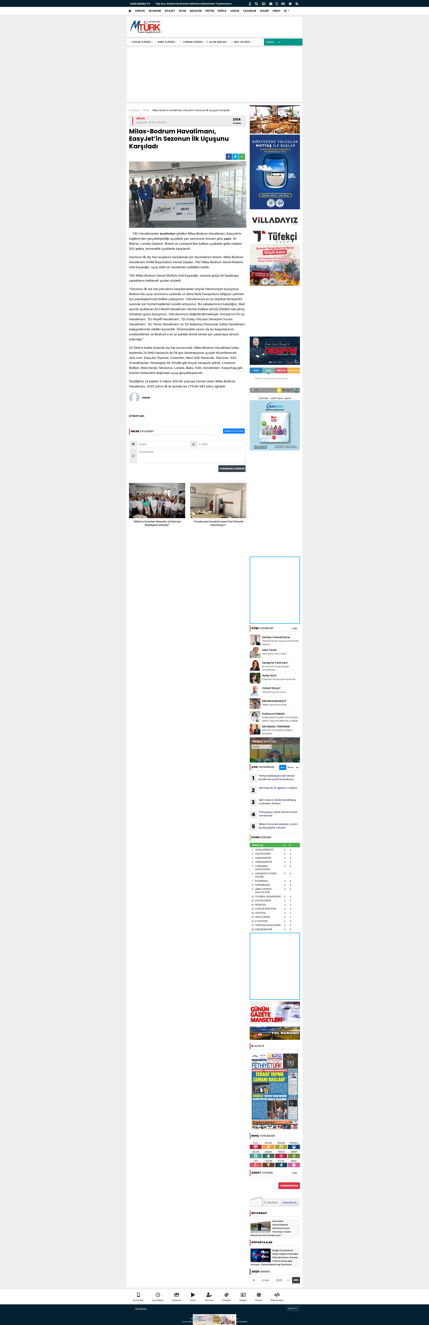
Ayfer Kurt (269, 675)
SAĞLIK (234, 11)
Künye (258, 1300)
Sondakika (158, 1300)
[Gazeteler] (283, 3)
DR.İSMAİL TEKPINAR (276, 726)
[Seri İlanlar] (277, 3)
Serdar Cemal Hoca (276, 637)
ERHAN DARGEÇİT (274, 701)
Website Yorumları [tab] (233, 431)
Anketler (226, 1300)
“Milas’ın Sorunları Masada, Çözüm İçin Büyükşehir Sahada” (275, 826)
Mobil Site (138, 1300)
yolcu (139, 248)
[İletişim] (263, 3)
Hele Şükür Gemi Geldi (274, 653)
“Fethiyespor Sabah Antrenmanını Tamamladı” (274, 814)
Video (193, 1300)
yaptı (227, 238)
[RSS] (297, 3)
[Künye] (290, 3)
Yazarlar (209, 1300)
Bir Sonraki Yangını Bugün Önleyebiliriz (275, 668)
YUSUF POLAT (271, 688)
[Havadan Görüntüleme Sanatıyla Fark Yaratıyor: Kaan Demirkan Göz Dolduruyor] (261, 1225)
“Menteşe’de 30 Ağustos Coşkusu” (275, 790)
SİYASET (170, 11)
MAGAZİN (196, 11)
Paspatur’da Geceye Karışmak (278, 679)
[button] (286, 11)
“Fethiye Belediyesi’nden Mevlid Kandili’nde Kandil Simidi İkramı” (273, 778)
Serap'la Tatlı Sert (275, 663)
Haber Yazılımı (239, 1321)
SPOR (182, 11)
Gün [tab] (283, 767)
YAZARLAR (249, 11)
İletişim (243, 1300)
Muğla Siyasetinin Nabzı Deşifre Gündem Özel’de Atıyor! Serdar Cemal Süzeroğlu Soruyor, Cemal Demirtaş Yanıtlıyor (274, 1257)
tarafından (167, 233)
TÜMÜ (294, 628)
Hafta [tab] (290, 767)
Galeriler (176, 1300)
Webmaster (277, 1300)
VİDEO (276, 11)
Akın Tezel (269, 650)
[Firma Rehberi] (271, 3)
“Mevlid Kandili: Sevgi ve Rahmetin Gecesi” (280, 642)
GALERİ (264, 11)
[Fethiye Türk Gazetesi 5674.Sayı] (275, 1091)
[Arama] (256, 3)
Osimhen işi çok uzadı (274, 692)
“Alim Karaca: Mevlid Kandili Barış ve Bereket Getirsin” (274, 802)
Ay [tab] (297, 767)
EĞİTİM (209, 11)
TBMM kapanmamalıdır (274, 704)
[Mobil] (250, 3)
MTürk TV (293, 1308)
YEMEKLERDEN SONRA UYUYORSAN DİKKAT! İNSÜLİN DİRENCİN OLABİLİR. (280, 719)
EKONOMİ (155, 11)
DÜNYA (222, 11)
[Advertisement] (239, 26)
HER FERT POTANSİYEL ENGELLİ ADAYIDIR (277, 732)
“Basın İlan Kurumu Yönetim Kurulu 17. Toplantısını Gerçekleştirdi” (195, 3)
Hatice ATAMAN (273, 714)
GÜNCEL (140, 11)
